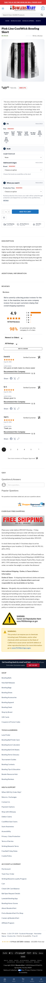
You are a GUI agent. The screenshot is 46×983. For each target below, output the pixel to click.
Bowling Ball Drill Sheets (10, 750)
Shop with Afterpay (9, 812)
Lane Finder (6, 735)
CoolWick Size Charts (9, 822)
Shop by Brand (7, 712)
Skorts (38, 21)
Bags (11, 960)
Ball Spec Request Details (11, 893)
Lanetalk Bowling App (10, 898)
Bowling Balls (6, 678)
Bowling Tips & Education (11, 769)
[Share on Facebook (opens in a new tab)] (11, 379)
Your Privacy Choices (29, 970)
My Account (6, 869)
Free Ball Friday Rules (9, 851)
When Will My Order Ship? (11, 792)
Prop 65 (35, 936)
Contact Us (6, 802)
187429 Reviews (15, 322)
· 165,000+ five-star (23, 942)
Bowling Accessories (9, 697)
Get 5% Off (34, 665)
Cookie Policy (7, 856)
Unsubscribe (11, 936)
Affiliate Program (8, 923)
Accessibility (6, 831)
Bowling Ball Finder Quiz (11, 740)
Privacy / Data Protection (11, 836)
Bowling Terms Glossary (10, 755)
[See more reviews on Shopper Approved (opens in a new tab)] (18, 379)
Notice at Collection (10, 970)
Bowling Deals (7, 707)
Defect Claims (7, 817)
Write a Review (37, 36)
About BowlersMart (9, 908)
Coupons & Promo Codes (11, 722)
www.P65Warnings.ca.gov (21, 648)
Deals (39, 960)
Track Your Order (8, 874)
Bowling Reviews (8, 779)
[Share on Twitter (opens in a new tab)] (14, 379)
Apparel (33, 960)
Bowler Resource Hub (10, 774)
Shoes (16, 960)
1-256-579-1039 (12, 933)
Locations (11, 962)
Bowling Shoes (7, 692)
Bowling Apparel (28, 21)
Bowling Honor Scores (10, 903)
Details (6, 200)
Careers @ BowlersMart (10, 918)
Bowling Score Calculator (11, 745)
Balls (6, 960)
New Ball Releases (8, 683)
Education (20, 962)
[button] (3, 8)
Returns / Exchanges (9, 797)
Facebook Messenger (26, 933)
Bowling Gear (16, 21)
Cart (3, 884)
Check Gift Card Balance (10, 889)
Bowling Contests (8, 764)
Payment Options (8, 807)
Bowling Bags (6, 687)
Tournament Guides (9, 759)
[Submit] (42, 15)
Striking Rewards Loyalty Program (14, 879)
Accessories (24, 960)
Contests (29, 962)
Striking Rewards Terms (10, 846)
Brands (36, 962)
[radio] (34, 312)
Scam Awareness (8, 826)
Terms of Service (7, 841)
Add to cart (25, 212)
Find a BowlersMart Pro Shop (12, 913)
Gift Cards (5, 717)
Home (7, 21)
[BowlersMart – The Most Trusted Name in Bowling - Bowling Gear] (23, 8)
